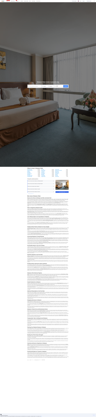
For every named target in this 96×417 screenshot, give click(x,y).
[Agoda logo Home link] (3, 1)
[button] (78, 1)
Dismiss (94, 415)
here (41, 416)
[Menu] (94, 1)
